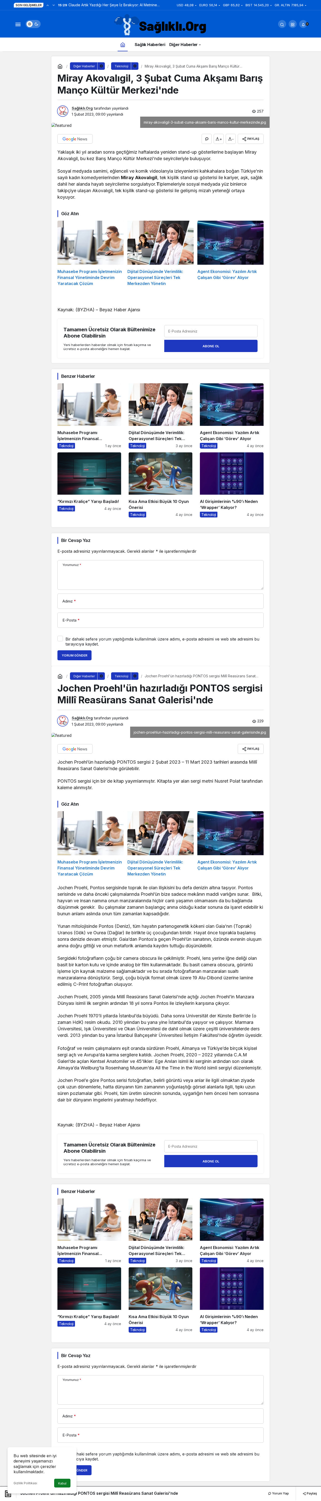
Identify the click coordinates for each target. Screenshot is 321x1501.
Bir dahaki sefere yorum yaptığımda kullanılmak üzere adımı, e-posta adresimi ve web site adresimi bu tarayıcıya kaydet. (162, 642)
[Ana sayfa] (122, 44)
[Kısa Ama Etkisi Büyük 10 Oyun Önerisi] (160, 484)
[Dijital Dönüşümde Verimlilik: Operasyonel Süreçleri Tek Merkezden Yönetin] (160, 253)
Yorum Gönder (74, 655)
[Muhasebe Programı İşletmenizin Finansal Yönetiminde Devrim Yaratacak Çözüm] (90, 253)
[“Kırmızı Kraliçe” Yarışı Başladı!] (89, 484)
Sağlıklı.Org (82, 108)
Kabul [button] (62, 1483)
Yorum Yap (280, 1493)
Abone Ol (211, 346)
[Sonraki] (54, 5)
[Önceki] (48, 5)
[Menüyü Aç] (18, 24)
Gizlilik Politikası (25, 1483)
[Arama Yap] (282, 24)
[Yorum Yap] (207, 139)
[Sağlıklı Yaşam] (160, 25)
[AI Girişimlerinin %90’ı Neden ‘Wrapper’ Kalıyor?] (232, 484)
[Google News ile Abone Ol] (75, 139)
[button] (293, 24)
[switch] (33, 24)
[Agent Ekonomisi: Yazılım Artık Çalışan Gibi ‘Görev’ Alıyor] (230, 253)
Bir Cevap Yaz (75, 540)
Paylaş (311, 1493)
